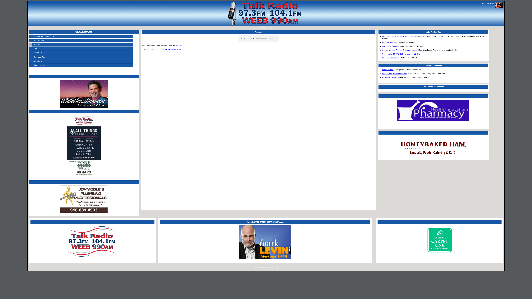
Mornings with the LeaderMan (45, 37)
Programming (39, 41)
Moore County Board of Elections (394, 74)
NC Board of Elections (390, 77)
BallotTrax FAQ (387, 70)
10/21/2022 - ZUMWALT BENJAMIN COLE (167, 49)
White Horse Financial (390, 46)
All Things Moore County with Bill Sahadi (397, 37)
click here (179, 45)
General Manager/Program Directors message (399, 50)
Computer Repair (40, 65)
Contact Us (38, 53)
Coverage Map (39, 57)
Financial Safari (388, 42)
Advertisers (38, 61)
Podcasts (37, 45)
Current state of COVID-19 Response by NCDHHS (401, 54)
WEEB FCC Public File (390, 58)
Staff (35, 49)
